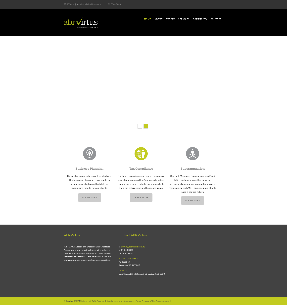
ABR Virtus (80, 22)
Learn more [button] (89, 198)
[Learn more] (89, 153)
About (158, 19)
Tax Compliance (141, 168)
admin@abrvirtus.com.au (91, 4)
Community (200, 19)
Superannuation (193, 168)
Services (184, 19)
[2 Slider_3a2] (146, 126)
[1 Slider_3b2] (140, 126)
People (170, 19)
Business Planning (89, 168)
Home (147, 19)
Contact (216, 19)
